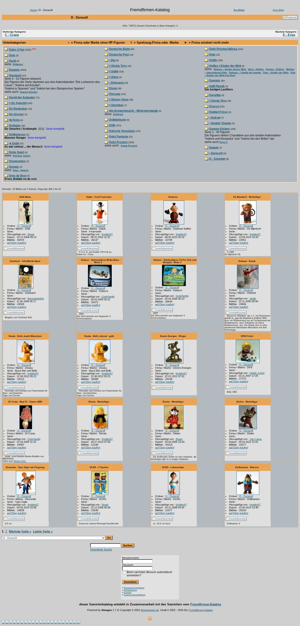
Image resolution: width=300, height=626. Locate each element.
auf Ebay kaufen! (16, 242)
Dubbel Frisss (218, 112)
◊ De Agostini (18, 103)
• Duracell (215, 153)
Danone (14, 69)
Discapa (114, 94)
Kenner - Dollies (275, 69)
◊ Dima (113, 77)
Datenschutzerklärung (134, 595)
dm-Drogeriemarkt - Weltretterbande (133, 110)
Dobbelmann (117, 119)
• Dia (112, 60)
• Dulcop (214, 117)
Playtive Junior (21, 155)
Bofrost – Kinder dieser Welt (230, 69)
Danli (12, 61)
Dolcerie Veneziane (122, 131)
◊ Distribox (116, 105)
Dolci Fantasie (118, 136)
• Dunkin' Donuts (220, 123)
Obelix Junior (257, 373)
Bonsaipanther (36, 298)
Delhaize (15, 125)
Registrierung (130, 590)
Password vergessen (134, 588)
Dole (212, 54)
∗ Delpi (14, 143)
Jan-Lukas (256, 439)
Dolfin (213, 60)
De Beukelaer (18, 108)
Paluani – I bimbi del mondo (245, 72)
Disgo (113, 88)
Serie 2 (223, 142)
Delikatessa (17, 134)
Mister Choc (20, 461)
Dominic (214, 80)
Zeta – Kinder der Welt (275, 72)
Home (33, 10)
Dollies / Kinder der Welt (225, 65)
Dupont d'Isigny (29, 92)
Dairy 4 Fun (16, 49)
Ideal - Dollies (256, 69)
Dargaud (15, 75)
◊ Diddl (113, 71)
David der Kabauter (22, 97)
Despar (14, 166)
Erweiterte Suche (101, 549)
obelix (253, 298)
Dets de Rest (17, 175)
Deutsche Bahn (119, 49)
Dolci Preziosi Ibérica (223, 49)
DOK (112, 125)
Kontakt (127, 592)
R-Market (18, 64)
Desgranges (17, 161)
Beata (31, 234)
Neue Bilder (278, 10)
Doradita (215, 95)
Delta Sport (16, 152)
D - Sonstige (217, 158)
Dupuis (214, 147)
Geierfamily (108, 296)
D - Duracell (24, 225)
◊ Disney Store (119, 99)
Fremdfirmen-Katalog (205, 604)
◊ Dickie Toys (118, 65)
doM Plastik (217, 86)
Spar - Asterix (21, 170)
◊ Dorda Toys (218, 100)
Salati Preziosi (129, 145)
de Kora (14, 120)
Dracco (214, 106)
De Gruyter (16, 114)
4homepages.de (150, 610)
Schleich (118, 114)
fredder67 (107, 234)
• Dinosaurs (117, 82)
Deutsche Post (119, 54)
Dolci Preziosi (118, 142)
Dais (12, 55)
